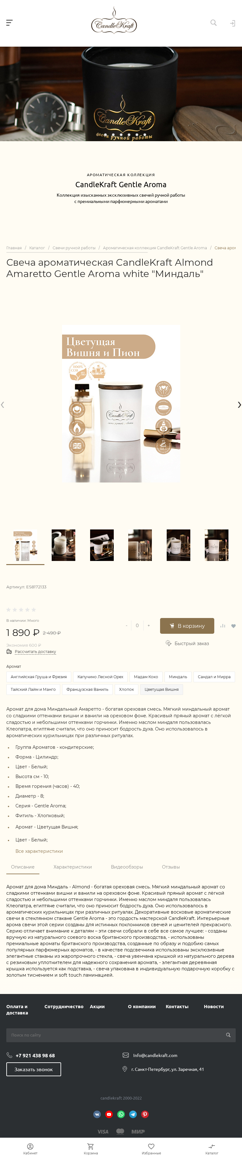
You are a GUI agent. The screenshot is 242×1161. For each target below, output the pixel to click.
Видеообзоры (127, 867)
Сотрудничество (64, 1006)
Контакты (177, 1006)
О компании (142, 1006)
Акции (97, 1006)
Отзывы (171, 867)
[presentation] (2, 403)
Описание (23, 867)
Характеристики (73, 867)
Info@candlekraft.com (155, 1055)
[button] (97, 134)
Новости (214, 1006)
